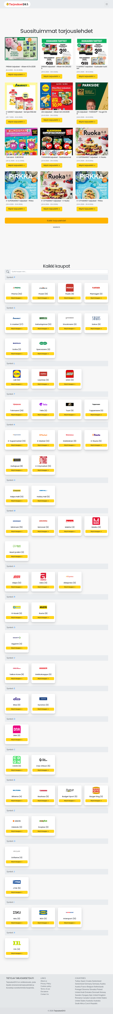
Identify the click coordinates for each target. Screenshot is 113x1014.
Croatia (89, 981)
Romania (78, 998)
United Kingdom (99, 995)
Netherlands (99, 987)
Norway (103, 992)
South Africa (80, 1003)
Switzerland (96, 981)
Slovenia (85, 989)
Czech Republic (91, 1003)
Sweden (78, 995)
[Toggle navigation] (106, 4)
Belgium (90, 987)
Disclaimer (44, 991)
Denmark (95, 992)
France (84, 987)
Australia (89, 1001)
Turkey (77, 981)
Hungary (85, 995)
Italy (90, 995)
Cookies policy (46, 986)
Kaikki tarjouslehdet (56, 220)
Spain (83, 981)
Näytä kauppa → (16, 298)
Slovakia (92, 989)
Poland (99, 989)
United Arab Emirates (83, 992)
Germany (88, 984)
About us (44, 981)
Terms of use (45, 989)
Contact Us (45, 994)
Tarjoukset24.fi (59, 1011)
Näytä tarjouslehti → (16, 74)
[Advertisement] (56, 20)
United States (101, 998)
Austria (102, 984)
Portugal (78, 989)
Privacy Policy (46, 984)
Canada (86, 998)
